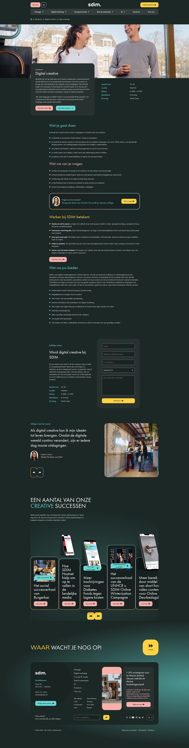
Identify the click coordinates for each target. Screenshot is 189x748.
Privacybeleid (142, 730)
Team (75, 708)
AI (122, 12)
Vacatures (136, 12)
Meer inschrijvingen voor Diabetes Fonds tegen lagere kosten (93, 587)
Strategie (38, 12)
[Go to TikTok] (143, 717)
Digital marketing (57, 12)
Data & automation (104, 12)
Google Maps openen (44, 703)
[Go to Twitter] (127, 717)
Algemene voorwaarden (129, 730)
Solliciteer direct (43, 108)
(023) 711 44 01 (41, 692)
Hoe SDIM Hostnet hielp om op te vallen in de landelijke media (69, 581)
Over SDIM (90, 705)
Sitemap (89, 708)
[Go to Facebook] (129, 717)
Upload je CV (108, 370)
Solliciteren (117, 401)
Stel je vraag (128, 201)
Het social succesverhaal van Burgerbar (44, 591)
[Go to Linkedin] (139, 717)
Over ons (151, 12)
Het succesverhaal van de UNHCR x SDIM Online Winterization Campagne (121, 585)
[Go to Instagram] (136, 717)
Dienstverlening (91, 698)
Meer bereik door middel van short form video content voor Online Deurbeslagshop (151, 587)
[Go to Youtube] (133, 717)
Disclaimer (151, 730)
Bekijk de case (137, 704)
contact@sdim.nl (41, 695)
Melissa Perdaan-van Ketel (51, 457)
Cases (76, 702)
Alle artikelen (78, 698)
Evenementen (78, 705)
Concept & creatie (80, 12)
